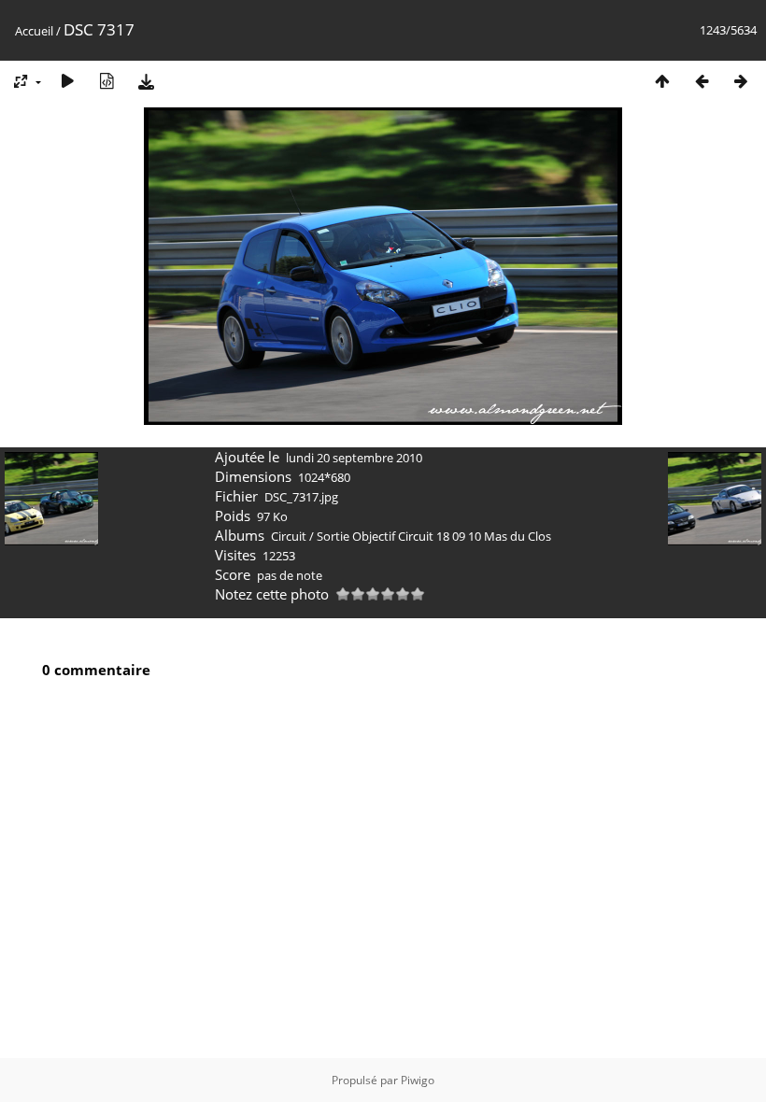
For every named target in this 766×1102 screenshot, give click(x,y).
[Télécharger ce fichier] (145, 81)
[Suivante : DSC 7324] (740, 81)
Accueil (34, 30)
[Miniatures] (662, 81)
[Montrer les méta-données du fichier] (106, 81)
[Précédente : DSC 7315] (701, 81)
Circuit (288, 536)
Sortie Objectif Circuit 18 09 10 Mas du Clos (434, 536)
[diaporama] (67, 81)
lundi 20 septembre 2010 (354, 457)
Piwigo (417, 1080)
